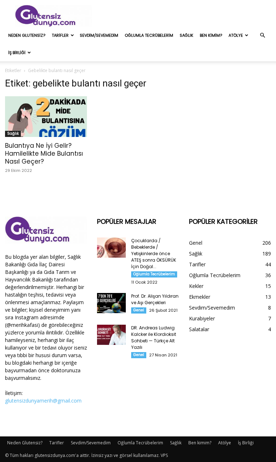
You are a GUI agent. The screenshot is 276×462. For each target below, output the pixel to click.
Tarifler (60, 35)
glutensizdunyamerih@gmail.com (43, 400)
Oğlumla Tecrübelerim (149, 35)
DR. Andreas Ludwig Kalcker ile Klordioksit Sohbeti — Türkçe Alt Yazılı (153, 337)
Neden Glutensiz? (26, 35)
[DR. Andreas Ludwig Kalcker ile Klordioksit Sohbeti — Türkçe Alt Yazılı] (111, 335)
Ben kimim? (211, 35)
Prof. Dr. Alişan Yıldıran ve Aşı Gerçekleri (155, 299)
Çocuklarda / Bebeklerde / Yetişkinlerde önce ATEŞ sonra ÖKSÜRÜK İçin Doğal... (153, 253)
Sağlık (186, 35)
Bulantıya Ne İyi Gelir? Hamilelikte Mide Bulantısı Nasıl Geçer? (44, 153)
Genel (138, 310)
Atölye (236, 35)
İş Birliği (17, 52)
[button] (262, 35)
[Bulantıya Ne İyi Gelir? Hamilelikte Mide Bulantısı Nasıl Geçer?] (46, 116)
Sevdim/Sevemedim (99, 35)
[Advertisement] (186, 16)
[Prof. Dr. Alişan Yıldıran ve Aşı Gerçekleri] (111, 303)
